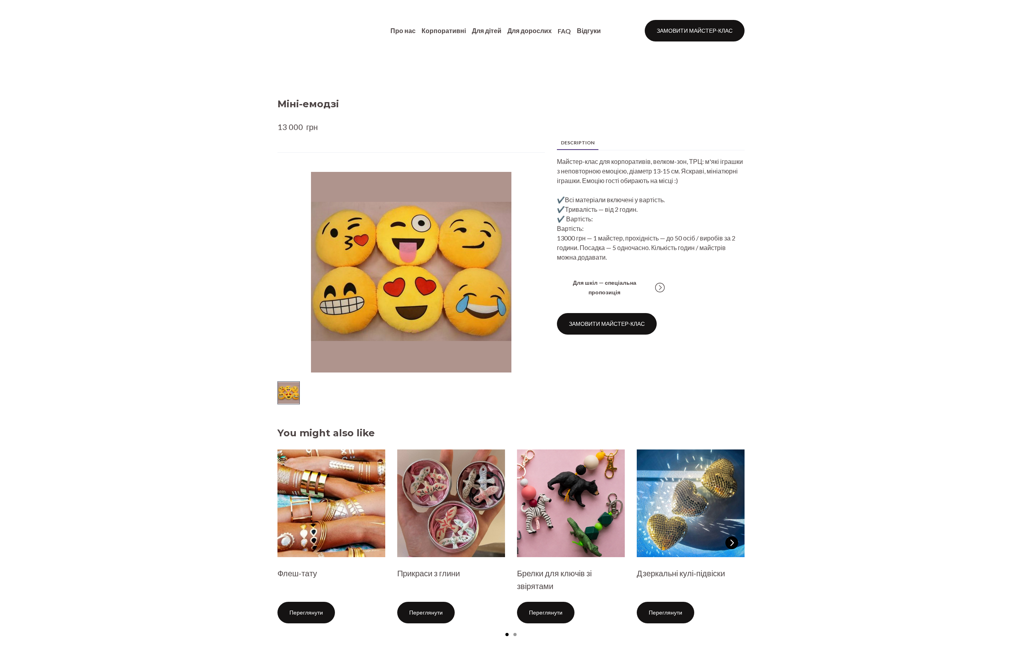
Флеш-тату (297, 573)
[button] (695, 30)
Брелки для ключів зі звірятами (554, 579)
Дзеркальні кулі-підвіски (681, 573)
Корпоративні (444, 30)
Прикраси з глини (428, 573)
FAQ (564, 31)
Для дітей (486, 30)
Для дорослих (529, 30)
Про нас (403, 30)
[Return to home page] (300, 30)
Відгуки (589, 30)
